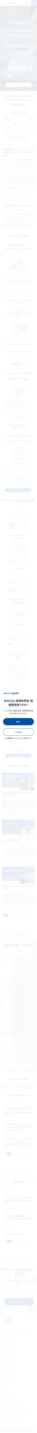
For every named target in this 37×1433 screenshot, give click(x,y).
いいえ (18, 731)
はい (18, 721)
